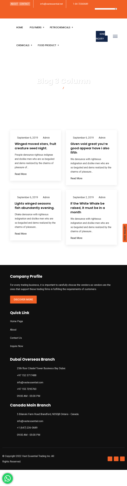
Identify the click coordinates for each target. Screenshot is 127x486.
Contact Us (16, 337)
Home (19, 27)
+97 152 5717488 (26, 375)
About (13, 329)
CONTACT (25, 4)
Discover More (23, 299)
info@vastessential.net (51, 4)
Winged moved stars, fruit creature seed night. (35, 146)
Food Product (47, 45)
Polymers (36, 27)
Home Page (16, 321)
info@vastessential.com (30, 382)
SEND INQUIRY (100, 36)
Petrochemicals (60, 27)
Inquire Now (16, 346)
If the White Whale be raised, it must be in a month (87, 207)
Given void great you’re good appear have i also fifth (89, 148)
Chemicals (22, 45)
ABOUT (14, 4)
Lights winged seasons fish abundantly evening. (34, 205)
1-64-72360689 (80, 4)
